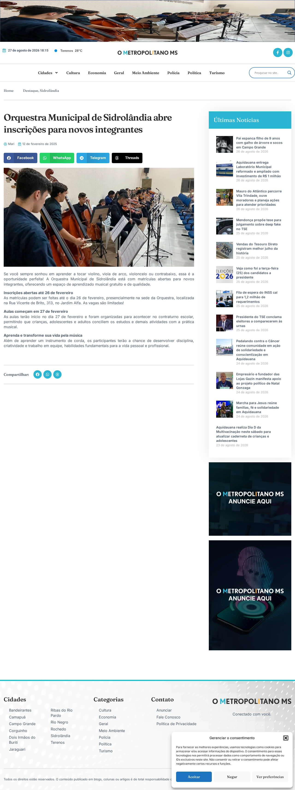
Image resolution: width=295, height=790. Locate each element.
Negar (232, 777)
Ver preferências (270, 777)
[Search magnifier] (289, 72)
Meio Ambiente (145, 72)
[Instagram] (288, 52)
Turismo (217, 72)
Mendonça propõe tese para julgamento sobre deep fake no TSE (258, 224)
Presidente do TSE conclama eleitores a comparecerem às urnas (259, 321)
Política (194, 72)
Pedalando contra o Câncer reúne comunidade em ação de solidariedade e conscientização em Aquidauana (258, 350)
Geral (119, 72)
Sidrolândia (49, 90)
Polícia (173, 72)
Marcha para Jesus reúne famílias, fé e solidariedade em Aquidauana (257, 407)
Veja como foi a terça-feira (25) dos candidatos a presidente (257, 272)
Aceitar (194, 777)
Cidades (45, 72)
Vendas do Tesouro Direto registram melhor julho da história (257, 248)
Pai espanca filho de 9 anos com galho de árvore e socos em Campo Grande (259, 142)
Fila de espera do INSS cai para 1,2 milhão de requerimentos (256, 296)
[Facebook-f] (277, 52)
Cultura (73, 72)
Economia (97, 72)
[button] (285, 738)
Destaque (30, 90)
